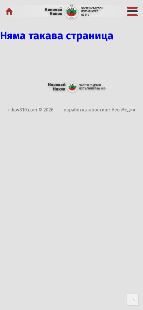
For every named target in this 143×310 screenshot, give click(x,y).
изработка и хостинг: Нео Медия (99, 110)
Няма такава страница (56, 35)
